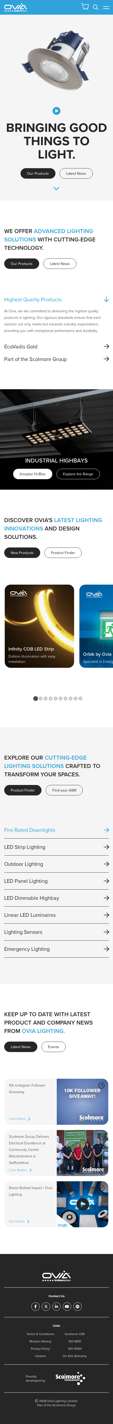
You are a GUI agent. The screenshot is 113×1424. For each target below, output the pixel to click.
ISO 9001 (75, 1341)
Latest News (76, 173)
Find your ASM (64, 790)
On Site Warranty (75, 1356)
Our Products (38, 173)
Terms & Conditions (40, 1334)
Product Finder (63, 552)
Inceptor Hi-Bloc (33, 474)
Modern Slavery (40, 1341)
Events (53, 1046)
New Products (22, 552)
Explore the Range (78, 474)
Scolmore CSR (75, 1334)
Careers (40, 1356)
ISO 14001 (74, 1348)
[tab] (35, 698)
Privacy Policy (40, 1348)
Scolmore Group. (64, 1405)
